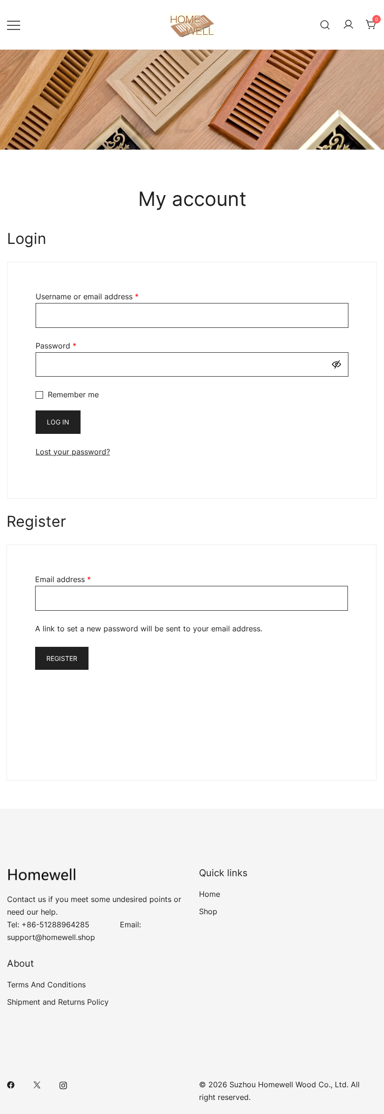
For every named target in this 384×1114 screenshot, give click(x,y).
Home (209, 894)
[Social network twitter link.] (37, 1084)
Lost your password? (73, 451)
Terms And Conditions (46, 984)
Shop (208, 911)
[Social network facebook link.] (11, 1084)
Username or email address (87, 296)
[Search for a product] (325, 24)
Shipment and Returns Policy (58, 1002)
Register (61, 658)
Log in (58, 422)
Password (56, 345)
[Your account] (348, 25)
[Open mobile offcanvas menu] (13, 24)
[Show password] (338, 364)
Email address (63, 579)
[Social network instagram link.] (63, 1084)
